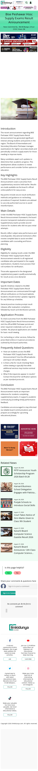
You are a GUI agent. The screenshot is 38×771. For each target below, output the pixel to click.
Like (10, 659)
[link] (19, 2)
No (17, 573)
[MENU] (35, 2)
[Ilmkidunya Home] (6, 3)
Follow (9, 687)
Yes (8, 573)
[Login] (30, 2)
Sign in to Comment (9, 593)
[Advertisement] (19, 73)
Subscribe (28, 659)
